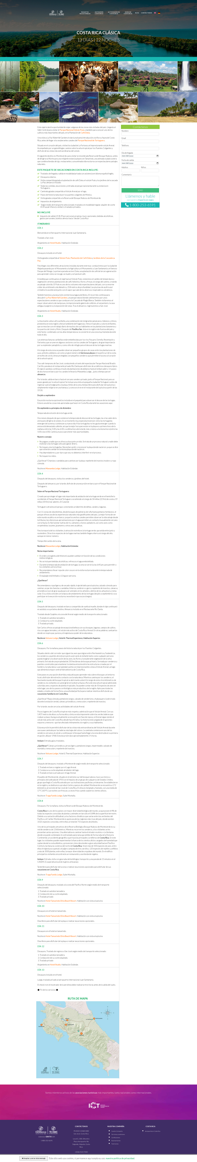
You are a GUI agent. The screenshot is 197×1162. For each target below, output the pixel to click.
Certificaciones (115, 1137)
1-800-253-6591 (142, 205)
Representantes (116, 1140)
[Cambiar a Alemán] (159, 13)
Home (38, 59)
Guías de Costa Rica (128, 12)
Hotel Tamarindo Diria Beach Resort (61, 901)
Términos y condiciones (118, 1134)
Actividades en (114, 12)
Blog (137, 13)
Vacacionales (52, 59)
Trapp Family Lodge (54, 795)
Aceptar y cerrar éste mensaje (34, 1158)
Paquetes (84, 12)
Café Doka (85, 132)
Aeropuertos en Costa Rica (152, 1131)
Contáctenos (146, 13)
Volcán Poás (65, 258)
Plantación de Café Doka (81, 258)
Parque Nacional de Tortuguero (91, 140)
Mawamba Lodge (53, 468)
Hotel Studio (55, 243)
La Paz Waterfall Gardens (56, 297)
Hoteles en (99, 12)
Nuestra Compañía (117, 1131)
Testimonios (114, 1144)
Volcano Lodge (52, 638)
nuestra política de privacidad (119, 1158)
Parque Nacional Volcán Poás (72, 130)
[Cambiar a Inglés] (155, 13)
